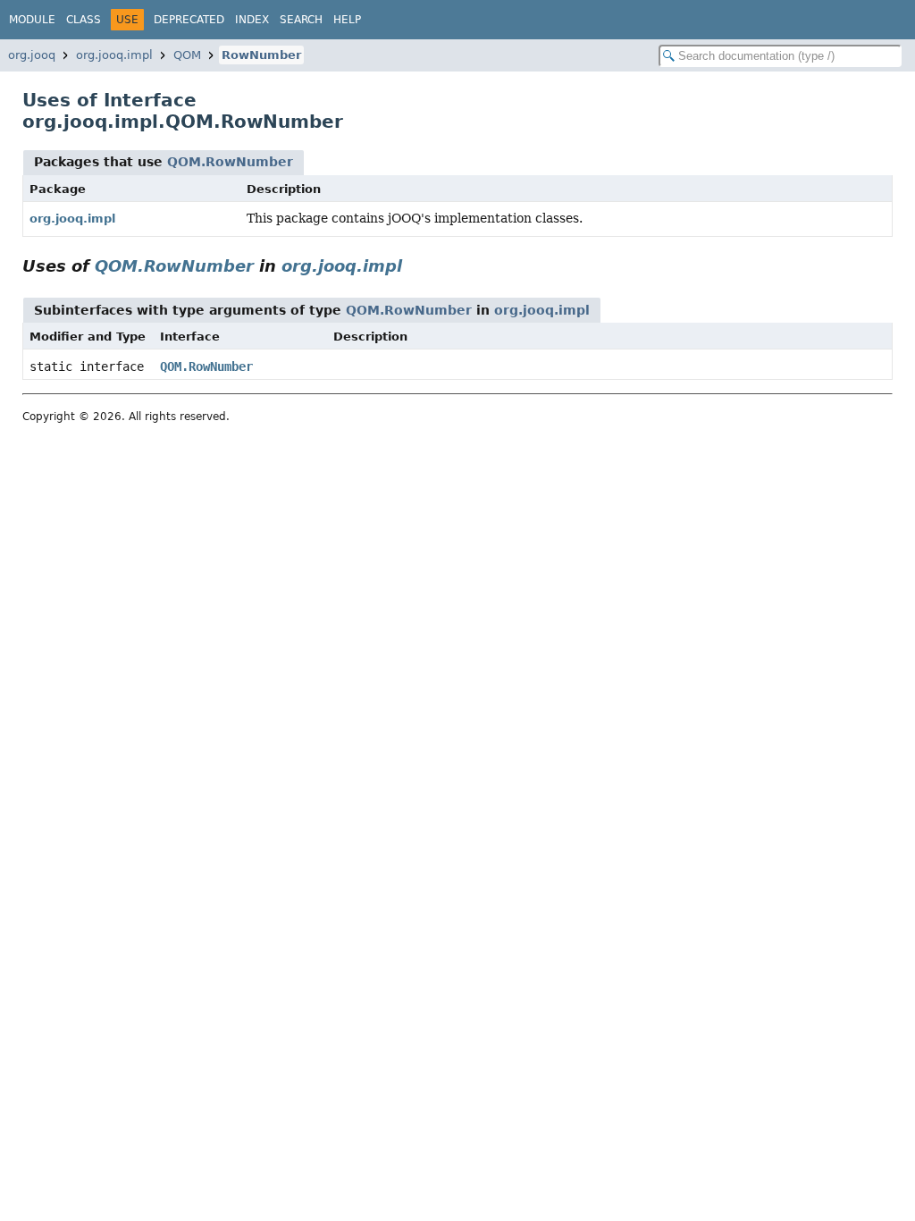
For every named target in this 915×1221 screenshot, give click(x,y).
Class (83, 19)
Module (32, 19)
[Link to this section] (414, 266)
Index (252, 19)
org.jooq (31, 55)
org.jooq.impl (114, 55)
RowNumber (261, 55)
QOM (187, 55)
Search (301, 19)
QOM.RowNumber (230, 162)
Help (347, 19)
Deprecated (189, 19)
